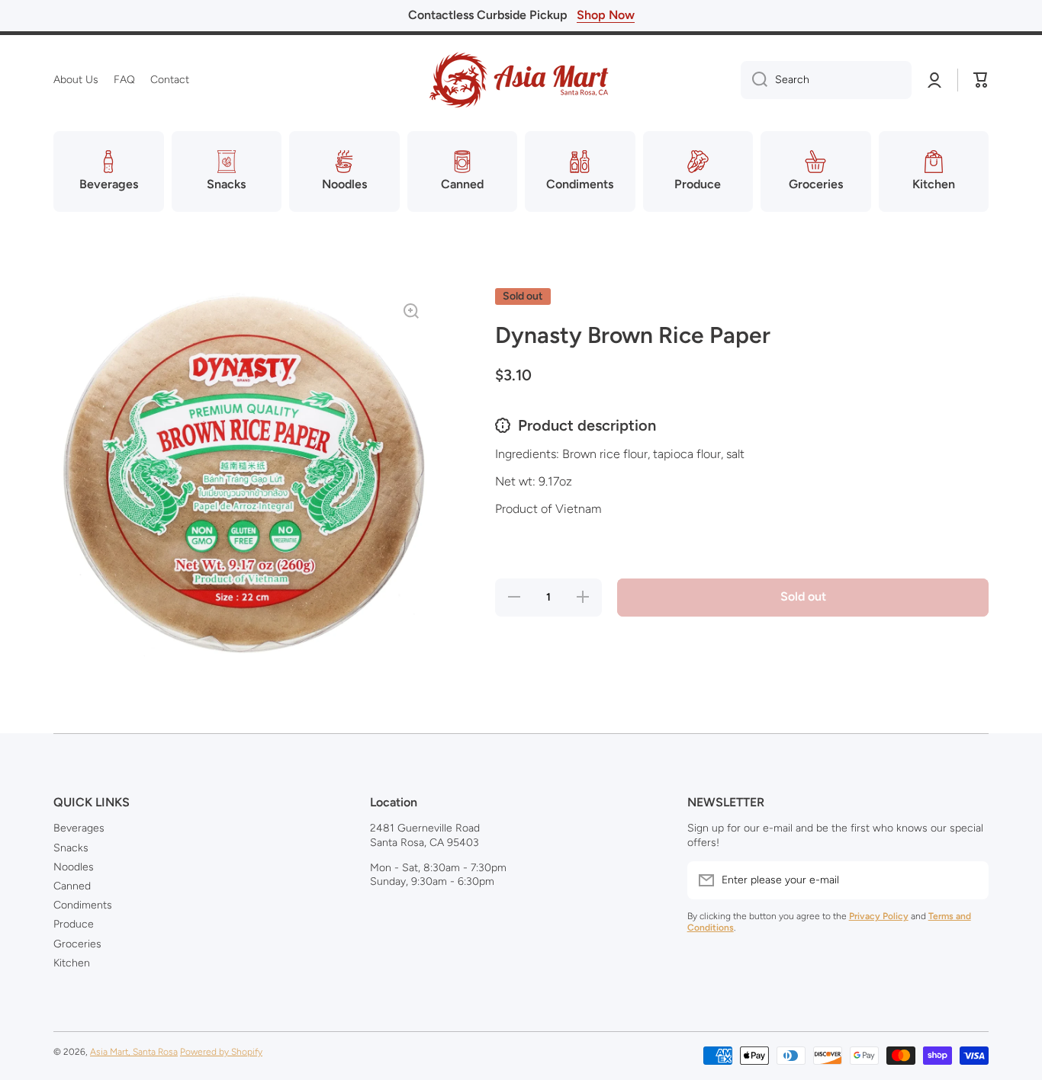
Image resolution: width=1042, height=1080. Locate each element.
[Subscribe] (969, 880)
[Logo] (521, 80)
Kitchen (71, 963)
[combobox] (826, 80)
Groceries (77, 943)
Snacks (70, 847)
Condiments (82, 905)
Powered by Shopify (221, 1051)
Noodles (73, 866)
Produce (73, 924)
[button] (981, 80)
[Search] (754, 80)
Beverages (79, 828)
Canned (72, 886)
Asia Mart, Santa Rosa (134, 1051)
